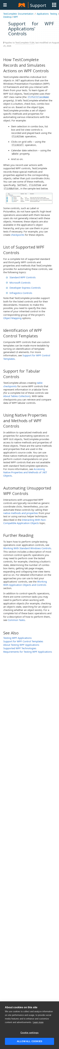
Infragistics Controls (21, 293)
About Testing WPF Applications (21, 644)
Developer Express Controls (25, 287)
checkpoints (17, 234)
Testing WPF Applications (17, 637)
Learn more (38, 1022)
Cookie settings (29, 1032)
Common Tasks (16, 620)
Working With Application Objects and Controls (25, 583)
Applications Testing (47, 13)
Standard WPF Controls (23, 277)
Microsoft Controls (20, 282)
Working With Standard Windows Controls (27, 548)
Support (38, 5)
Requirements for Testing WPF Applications (27, 651)
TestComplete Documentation (18, 13)
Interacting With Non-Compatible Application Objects (24, 521)
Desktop (7, 16)
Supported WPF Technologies (19, 648)
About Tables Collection (16, 396)
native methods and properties (20, 513)
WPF (15, 16)
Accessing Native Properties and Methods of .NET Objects (25, 472)
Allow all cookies (29, 1041)
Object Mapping (12, 318)
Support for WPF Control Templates (23, 641)
